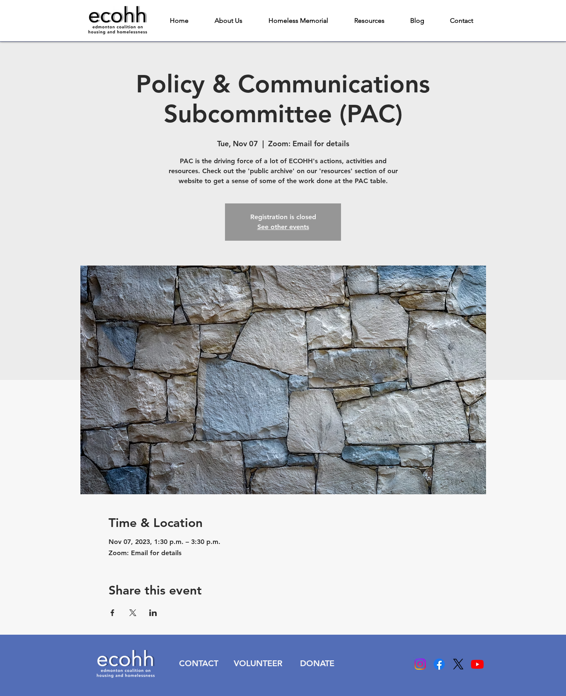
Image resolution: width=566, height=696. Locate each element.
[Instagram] (420, 664)
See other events (283, 227)
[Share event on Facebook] (112, 612)
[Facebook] (439, 664)
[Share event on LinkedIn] (153, 612)
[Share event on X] (133, 612)
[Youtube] (477, 664)
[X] (458, 664)
